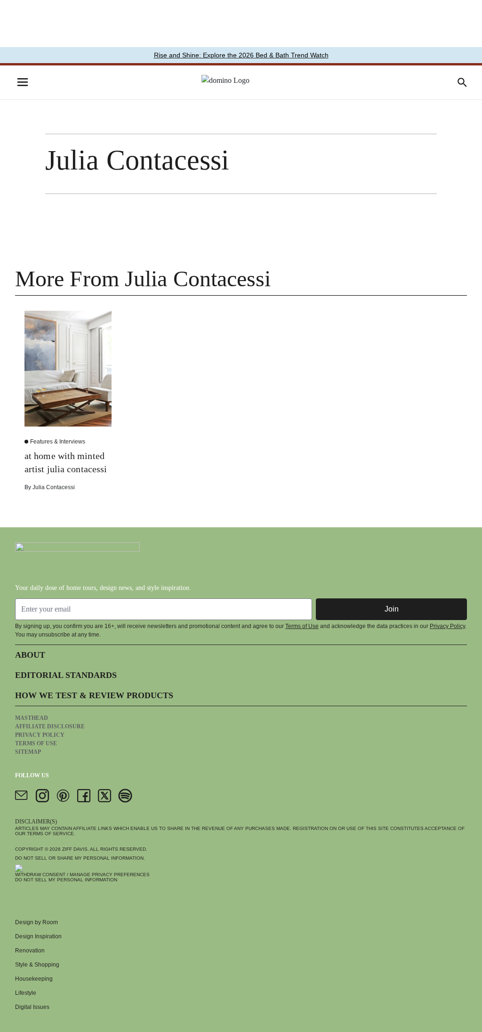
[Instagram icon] (42, 795)
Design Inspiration (38, 936)
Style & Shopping (37, 964)
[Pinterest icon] (63, 795)
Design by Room (36, 922)
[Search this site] (462, 82)
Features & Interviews (57, 441)
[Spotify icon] (125, 795)
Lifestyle (25, 993)
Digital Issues (32, 1007)
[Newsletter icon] (21, 795)
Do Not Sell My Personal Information (66, 879)
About (30, 655)
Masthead (31, 718)
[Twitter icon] (104, 795)
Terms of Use (302, 626)
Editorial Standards (66, 675)
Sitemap (28, 752)
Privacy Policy (447, 626)
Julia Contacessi (53, 487)
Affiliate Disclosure (50, 726)
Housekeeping (34, 979)
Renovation (30, 950)
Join (392, 609)
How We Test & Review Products (94, 695)
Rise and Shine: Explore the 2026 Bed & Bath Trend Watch (241, 55)
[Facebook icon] (83, 795)
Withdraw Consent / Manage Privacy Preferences (82, 874)
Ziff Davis (75, 849)
